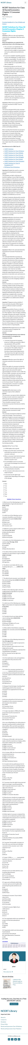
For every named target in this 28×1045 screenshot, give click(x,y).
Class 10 (4, 18)
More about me (7, 971)
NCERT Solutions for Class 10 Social (13, 155)
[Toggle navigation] (25, 2)
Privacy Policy (4, 1024)
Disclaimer (3, 1022)
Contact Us (3, 1019)
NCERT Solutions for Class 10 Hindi (13, 159)
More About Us (14, 1004)
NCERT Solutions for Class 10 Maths (13, 153)
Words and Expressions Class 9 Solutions (11, 1028)
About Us (3, 1017)
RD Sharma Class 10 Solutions (12, 167)
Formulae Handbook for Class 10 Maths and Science (13, 23)
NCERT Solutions (8, 149)
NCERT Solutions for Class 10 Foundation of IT (12, 164)
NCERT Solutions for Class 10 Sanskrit (14, 161)
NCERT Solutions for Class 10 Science (14, 151)
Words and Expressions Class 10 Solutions (11, 1026)
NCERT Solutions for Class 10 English (14, 157)
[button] (9, 1039)
